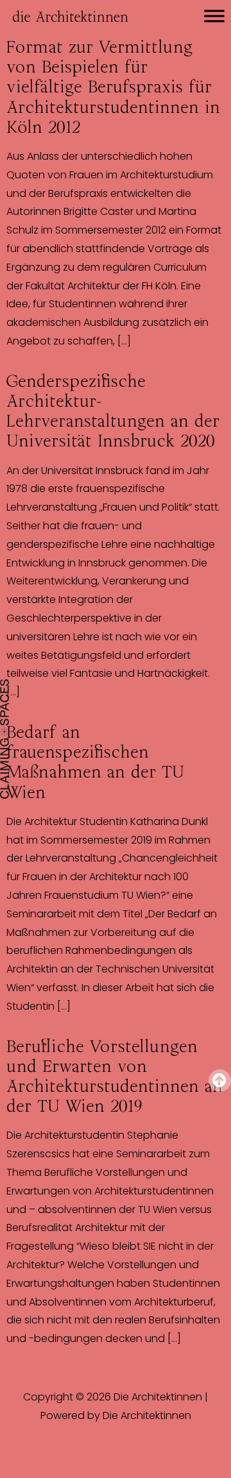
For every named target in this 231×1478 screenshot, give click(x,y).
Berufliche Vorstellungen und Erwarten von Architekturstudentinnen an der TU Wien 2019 (114, 1076)
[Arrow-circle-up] (220, 1080)
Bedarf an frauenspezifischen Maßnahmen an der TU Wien (95, 762)
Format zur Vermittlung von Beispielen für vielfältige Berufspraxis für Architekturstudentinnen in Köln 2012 (113, 87)
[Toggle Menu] (214, 16)
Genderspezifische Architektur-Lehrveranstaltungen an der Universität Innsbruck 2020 (112, 411)
